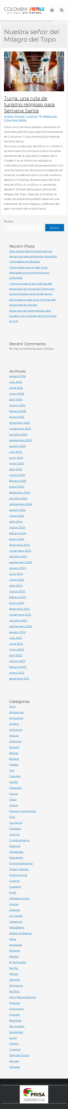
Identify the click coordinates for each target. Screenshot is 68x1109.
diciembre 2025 (19, 422)
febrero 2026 (17, 411)
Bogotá (14, 747)
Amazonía (16, 718)
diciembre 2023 (19, 545)
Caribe (13, 782)
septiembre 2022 (20, 626)
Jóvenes (14, 910)
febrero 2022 (17, 667)
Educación (16, 857)
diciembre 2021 (19, 678)
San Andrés (17, 1026)
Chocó (13, 805)
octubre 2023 (18, 556)
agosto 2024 (17, 510)
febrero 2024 (17, 533)
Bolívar (14, 753)
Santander (16, 1032)
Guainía (14, 880)
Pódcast (14, 1003)
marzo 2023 (17, 591)
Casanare (15, 787)
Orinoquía (16, 985)
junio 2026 (16, 387)
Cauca (13, 793)
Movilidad (15, 945)
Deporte (14, 846)
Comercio (15, 822)
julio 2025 (15, 452)
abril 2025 (15, 469)
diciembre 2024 (19, 492)
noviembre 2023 (20, 550)
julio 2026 (15, 382)
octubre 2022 (18, 620)
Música (14, 956)
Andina (9, 116)
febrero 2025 (17, 480)
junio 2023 (16, 574)
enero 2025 (16, 486)
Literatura (15, 921)
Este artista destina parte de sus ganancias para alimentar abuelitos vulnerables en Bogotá (33, 256)
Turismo (31, 116)
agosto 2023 (17, 568)
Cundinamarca (19, 840)
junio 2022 (16, 643)
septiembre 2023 (20, 562)
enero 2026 (16, 417)
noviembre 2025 (20, 428)
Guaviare (15, 886)
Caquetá (15, 776)
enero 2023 (16, 603)
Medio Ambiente (20, 933)
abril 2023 (15, 585)
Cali (11, 770)
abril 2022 (15, 655)
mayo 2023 (16, 579)
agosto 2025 (17, 446)
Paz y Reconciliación (22, 997)
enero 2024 (16, 539)
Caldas (13, 764)
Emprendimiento (21, 863)
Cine (12, 817)
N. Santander (17, 962)
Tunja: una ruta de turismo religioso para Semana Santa (29, 104)
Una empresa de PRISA (34, 1092)
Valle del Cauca (19, 1055)
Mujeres (14, 950)
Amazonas (16, 712)
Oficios (13, 974)
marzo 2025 (17, 475)
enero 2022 (16, 672)
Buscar (8, 221)
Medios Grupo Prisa (34, 1100)
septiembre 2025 (20, 440)
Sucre (13, 1038)
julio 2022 (15, 638)
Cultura (14, 834)
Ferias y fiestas (18, 869)
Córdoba (15, 828)
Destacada (16, 852)
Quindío (14, 1014)
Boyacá (19, 116)
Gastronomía (18, 875)
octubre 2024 (18, 498)
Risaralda (15, 1020)
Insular (14, 904)
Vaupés (14, 1061)
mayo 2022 (16, 649)
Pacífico (14, 991)
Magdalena (16, 927)
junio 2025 (16, 457)
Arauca (14, 735)
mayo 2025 (16, 463)
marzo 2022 (17, 661)
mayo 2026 (16, 393)
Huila (12, 892)
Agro (12, 706)
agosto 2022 (17, 632)
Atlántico (15, 741)
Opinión (14, 979)
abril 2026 (15, 399)
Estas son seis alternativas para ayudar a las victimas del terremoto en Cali (32, 316)
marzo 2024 (17, 527)
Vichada (14, 1067)
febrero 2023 (17, 597)
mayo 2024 (16, 515)
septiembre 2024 (20, 504)
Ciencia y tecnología (22, 811)
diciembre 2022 (19, 608)
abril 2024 (15, 521)
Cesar (13, 799)
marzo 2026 (17, 405)
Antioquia (15, 729)
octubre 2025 (18, 434)
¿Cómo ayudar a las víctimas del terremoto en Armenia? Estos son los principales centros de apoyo (32, 289)
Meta (12, 939)
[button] (52, 10)
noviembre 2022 (20, 614)
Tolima (14, 1043)
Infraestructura (19, 898)
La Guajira (15, 915)
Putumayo (16, 1008)
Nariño (13, 968)
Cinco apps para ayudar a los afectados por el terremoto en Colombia (29, 272)
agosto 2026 (17, 376)
